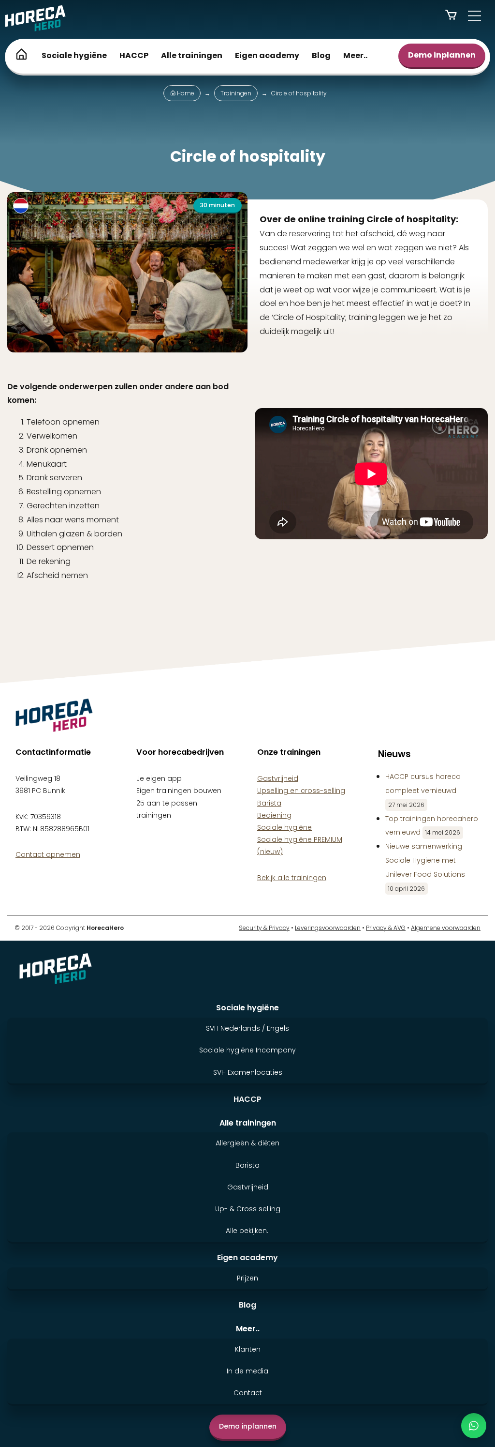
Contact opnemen (47, 854)
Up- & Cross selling (247, 1209)
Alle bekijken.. (248, 1230)
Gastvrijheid (277, 778)
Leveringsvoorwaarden (328, 928)
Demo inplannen (442, 55)
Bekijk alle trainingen (254, 612)
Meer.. (355, 55)
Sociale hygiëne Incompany (247, 1050)
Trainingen (235, 93)
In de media (247, 1371)
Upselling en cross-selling (301, 790)
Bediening (274, 815)
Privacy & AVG (386, 928)
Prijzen (247, 1278)
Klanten (248, 1349)
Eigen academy (267, 55)
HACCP (133, 55)
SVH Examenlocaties (247, 1072)
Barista (269, 803)
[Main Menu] (474, 16)
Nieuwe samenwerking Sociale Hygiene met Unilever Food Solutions (425, 860)
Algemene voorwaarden (445, 928)
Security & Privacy (264, 928)
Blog (321, 55)
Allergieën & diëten (247, 1143)
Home (184, 93)
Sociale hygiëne (74, 55)
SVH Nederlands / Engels (247, 1028)
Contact (247, 1393)
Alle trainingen (191, 55)
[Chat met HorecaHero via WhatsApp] (473, 1425)
